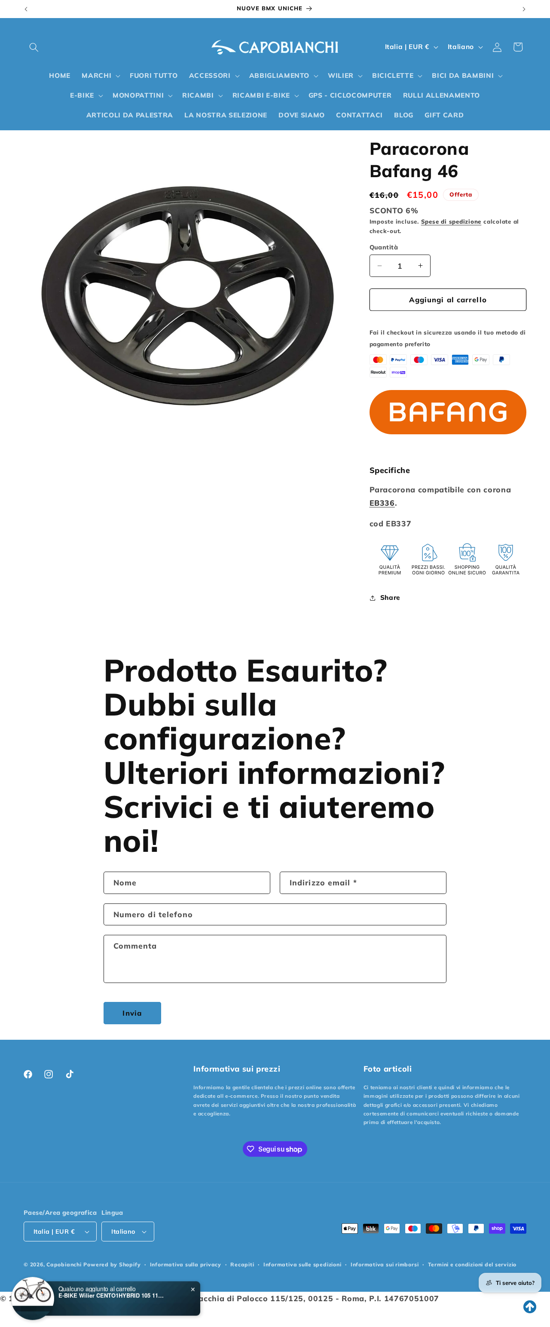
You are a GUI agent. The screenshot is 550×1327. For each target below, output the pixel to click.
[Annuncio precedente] (26, 9)
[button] (34, 47)
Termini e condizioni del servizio (472, 1264)
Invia (132, 1012)
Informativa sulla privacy (185, 1264)
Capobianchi (63, 1264)
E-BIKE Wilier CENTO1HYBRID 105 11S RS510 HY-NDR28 (112, 1293)
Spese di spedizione (451, 221)
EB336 (382, 502)
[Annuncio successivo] (524, 9)
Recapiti (242, 1264)
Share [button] (390, 597)
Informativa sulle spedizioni (302, 1264)
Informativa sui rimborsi (385, 1264)
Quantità (384, 247)
